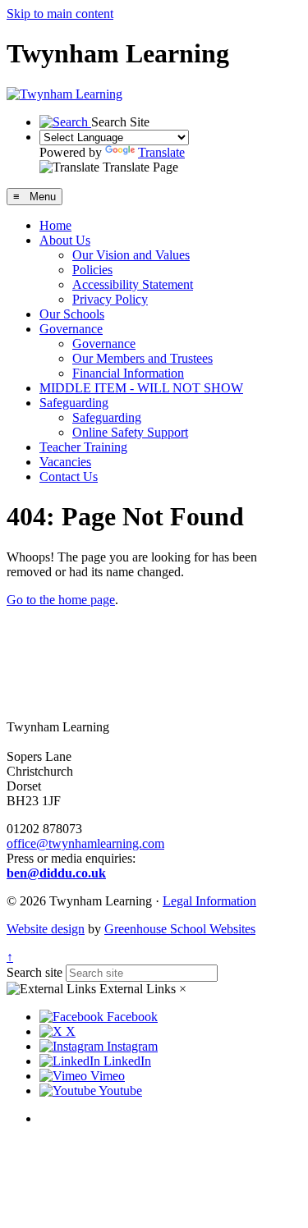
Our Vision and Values (131, 255)
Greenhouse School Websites (179, 929)
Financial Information (128, 373)
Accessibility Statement (132, 284)
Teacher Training (83, 447)
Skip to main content (60, 14)
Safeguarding (73, 403)
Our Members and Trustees (142, 358)
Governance (71, 329)
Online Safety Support (130, 432)
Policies (92, 270)
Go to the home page (61, 600)
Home (55, 225)
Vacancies (65, 462)
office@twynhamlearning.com (85, 843)
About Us (64, 240)
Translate (161, 152)
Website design (46, 929)
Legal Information (209, 901)
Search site (34, 972)
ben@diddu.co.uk (56, 873)
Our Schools (71, 314)
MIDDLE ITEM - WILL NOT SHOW (141, 388)
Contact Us (68, 476)
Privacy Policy (110, 299)
